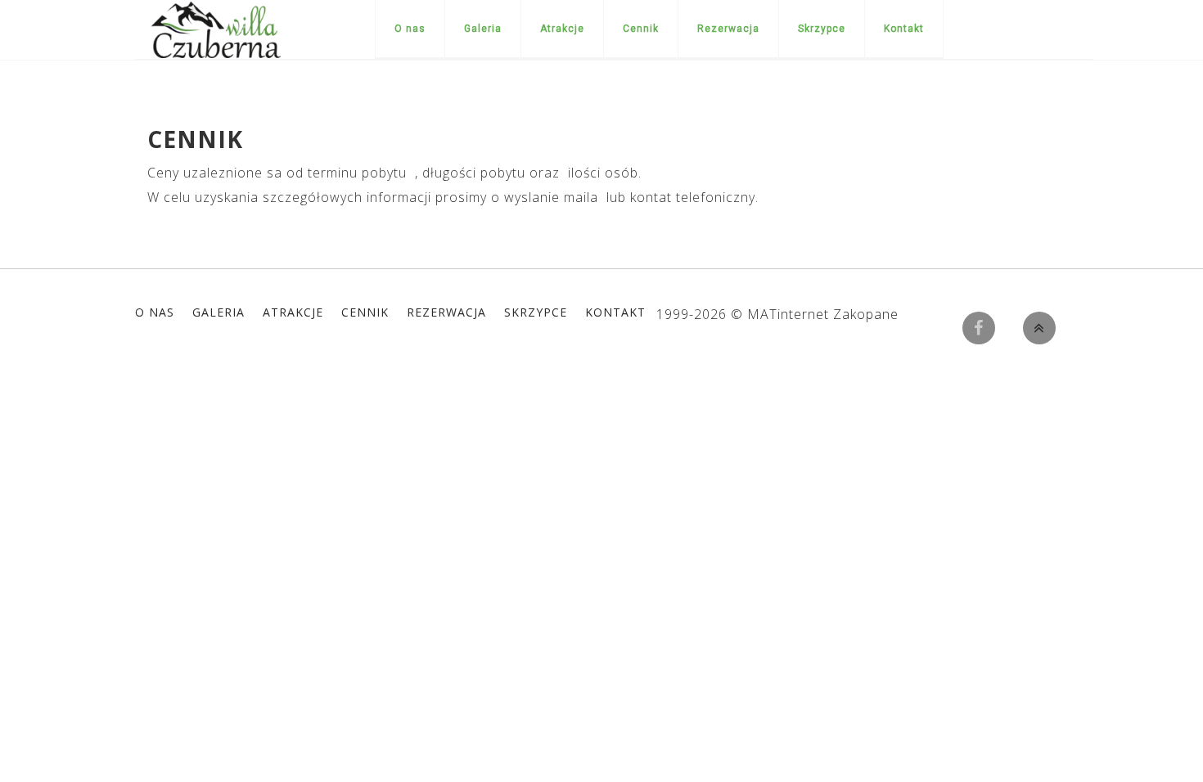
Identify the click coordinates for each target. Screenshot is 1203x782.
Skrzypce (821, 28)
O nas (410, 28)
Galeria (483, 28)
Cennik (641, 28)
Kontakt (904, 28)
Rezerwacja (728, 28)
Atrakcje (562, 28)
